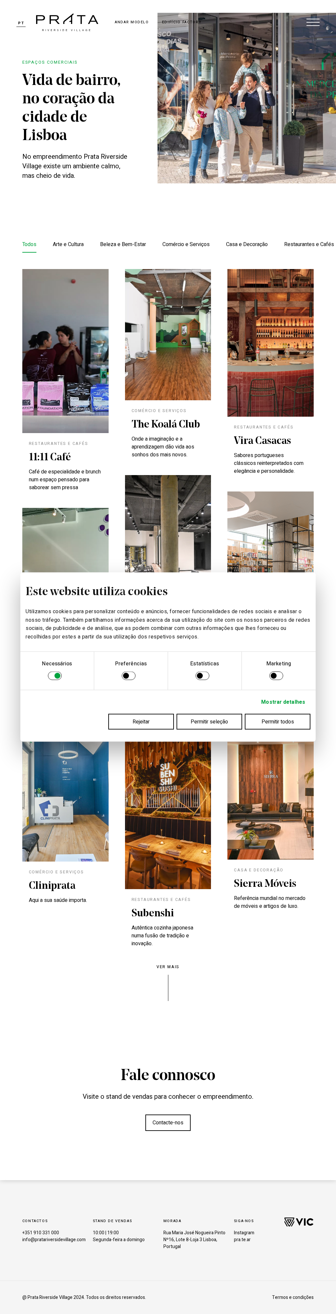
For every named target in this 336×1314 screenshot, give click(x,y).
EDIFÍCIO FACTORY (181, 22)
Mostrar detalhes (283, 702)
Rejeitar (141, 722)
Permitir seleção (209, 722)
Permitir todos (278, 722)
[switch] (129, 677)
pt (21, 23)
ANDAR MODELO (132, 22)
